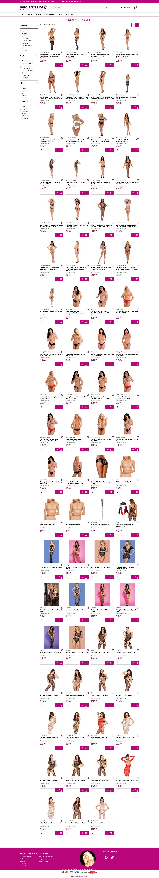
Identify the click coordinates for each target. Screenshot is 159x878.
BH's (23, 31)
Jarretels (25, 43)
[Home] (22, 14)
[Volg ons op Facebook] (106, 857)
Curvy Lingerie (27, 41)
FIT (23, 66)
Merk (22, 55)
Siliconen (25, 116)
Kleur (22, 83)
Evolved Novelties (28, 63)
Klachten (23, 865)
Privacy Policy (43, 861)
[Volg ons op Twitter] (112, 857)
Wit (23, 93)
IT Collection (26, 68)
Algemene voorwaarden (47, 859)
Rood (24, 91)
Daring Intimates (27, 61)
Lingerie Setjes (27, 45)
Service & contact (25, 857)
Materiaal (24, 101)
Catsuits (25, 38)
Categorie (24, 26)
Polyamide (25, 109)
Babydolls (25, 34)
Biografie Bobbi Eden (46, 857)
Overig (24, 73)
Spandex (25, 118)
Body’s (24, 36)
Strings (24, 50)
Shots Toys (25, 75)
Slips (23, 48)
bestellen (23, 859)
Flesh (24, 88)
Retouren (23, 863)
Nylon (24, 106)
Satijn (24, 114)
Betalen (22, 861)
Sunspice (25, 78)
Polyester (25, 111)
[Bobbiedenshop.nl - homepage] (34, 7)
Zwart (24, 96)
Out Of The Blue (27, 71)
